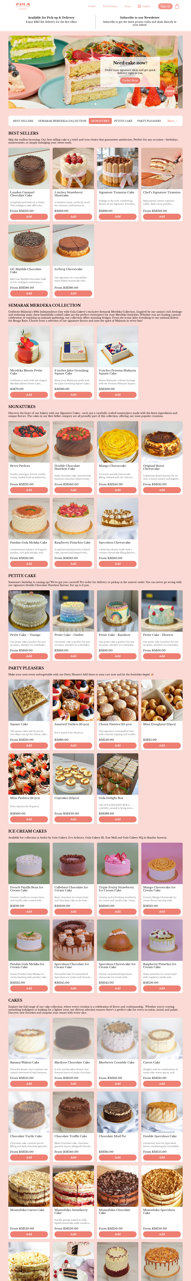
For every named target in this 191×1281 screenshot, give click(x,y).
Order (92, 6)
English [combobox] (146, 6)
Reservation (110, 6)
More (170, 120)
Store (128, 6)
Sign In (165, 6)
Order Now (112, 80)
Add (29, 216)
